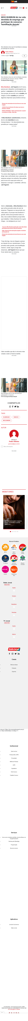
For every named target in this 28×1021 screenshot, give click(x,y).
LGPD (14, 765)
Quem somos (14, 751)
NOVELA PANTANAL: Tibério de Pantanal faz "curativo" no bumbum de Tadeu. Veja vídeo (14, 111)
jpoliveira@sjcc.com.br (14, 444)
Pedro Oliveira (9, 51)
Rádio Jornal (14, 928)
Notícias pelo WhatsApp (14, 841)
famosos (16, 417)
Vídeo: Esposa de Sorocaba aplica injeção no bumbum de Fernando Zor (14, 231)
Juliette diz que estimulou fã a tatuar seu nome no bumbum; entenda (13, 108)
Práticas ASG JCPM (14, 754)
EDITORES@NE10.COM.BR (14, 1009)
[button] (10, 531)
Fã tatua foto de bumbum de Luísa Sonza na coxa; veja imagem (14, 104)
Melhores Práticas (14, 761)
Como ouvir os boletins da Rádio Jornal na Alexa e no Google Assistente (14, 838)
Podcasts (14, 668)
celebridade (6, 417)
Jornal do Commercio (14, 924)
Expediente (14, 768)
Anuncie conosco (14, 848)
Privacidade (14, 758)
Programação (14, 844)
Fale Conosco (14, 771)
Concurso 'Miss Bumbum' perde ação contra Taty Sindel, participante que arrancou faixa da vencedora (14, 227)
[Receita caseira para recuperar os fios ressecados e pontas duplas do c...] (14, 512)
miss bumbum (6, 420)
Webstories (7, 492)
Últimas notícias (14, 664)
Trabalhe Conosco (14, 775)
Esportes (14, 671)
